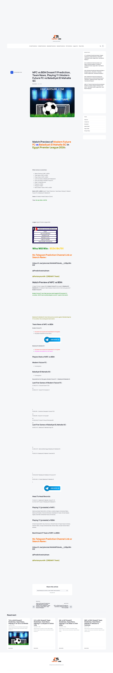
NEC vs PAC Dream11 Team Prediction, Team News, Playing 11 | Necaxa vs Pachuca (93, 622)
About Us (86, 119)
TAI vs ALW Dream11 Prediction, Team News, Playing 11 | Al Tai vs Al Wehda (18, 621)
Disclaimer (86, 124)
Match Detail (86, 126)
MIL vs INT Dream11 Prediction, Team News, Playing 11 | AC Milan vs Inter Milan (68, 622)
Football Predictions (18, 72)
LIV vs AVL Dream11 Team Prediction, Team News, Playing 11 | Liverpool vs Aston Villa (44, 622)
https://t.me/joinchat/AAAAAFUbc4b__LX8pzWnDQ (51, 264)
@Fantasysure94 (38, 276)
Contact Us (86, 121)
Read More (10, 648)
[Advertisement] (35, 8)
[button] (100, 46)
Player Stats (86, 128)
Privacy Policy (87, 130)
